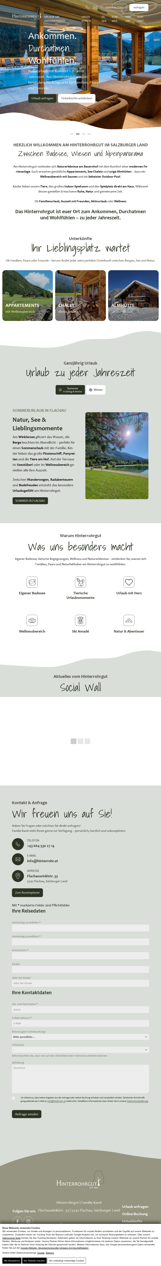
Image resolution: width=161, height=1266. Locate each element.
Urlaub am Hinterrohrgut (54, 19)
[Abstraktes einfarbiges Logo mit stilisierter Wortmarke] (28, 13)
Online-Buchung (135, 1213)
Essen (104, 19)
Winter (128, 19)
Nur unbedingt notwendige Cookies (66, 1260)
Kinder (16, 964)
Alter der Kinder (21, 978)
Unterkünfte (86, 19)
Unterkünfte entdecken (76, 98)
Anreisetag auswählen (26, 922)
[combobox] (80, 1037)
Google (40, 1252)
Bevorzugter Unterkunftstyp (29, 1031)
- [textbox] (13, 1050)
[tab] (70, 390)
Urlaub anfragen (42, 98)
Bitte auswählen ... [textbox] (24, 1037)
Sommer (115, 19)
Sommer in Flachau (30, 501)
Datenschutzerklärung (137, 1101)
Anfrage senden (26, 1114)
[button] (32, 582)
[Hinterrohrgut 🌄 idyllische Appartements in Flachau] (17, 1221)
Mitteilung (18, 1062)
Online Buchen (114, 7)
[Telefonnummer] (88, 7)
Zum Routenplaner (27, 893)
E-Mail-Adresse (22, 1018)
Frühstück (18, 1045)
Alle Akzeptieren (12, 1260)
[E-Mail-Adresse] (95, 7)
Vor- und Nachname (25, 1004)
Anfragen (138, 7)
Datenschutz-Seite (11, 1238)
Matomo (50, 1252)
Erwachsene (20, 950)
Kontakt (140, 19)
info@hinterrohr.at (56, 1101)
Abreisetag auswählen (26, 936)
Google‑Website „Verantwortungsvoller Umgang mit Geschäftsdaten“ (55, 1248)
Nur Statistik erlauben (34, 1260)
